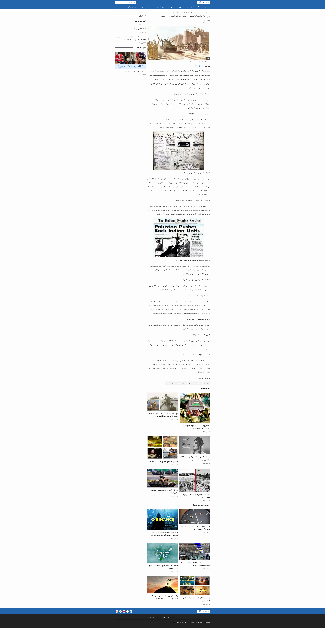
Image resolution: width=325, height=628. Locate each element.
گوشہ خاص (140, 7)
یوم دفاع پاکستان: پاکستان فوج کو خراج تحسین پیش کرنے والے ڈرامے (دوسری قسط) (195, 427)
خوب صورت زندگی (132, 7)
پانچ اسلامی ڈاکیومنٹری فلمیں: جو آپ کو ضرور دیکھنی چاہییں (196, 599)
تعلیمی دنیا (153, 7)
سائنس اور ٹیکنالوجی (161, 7)
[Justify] (135, 2)
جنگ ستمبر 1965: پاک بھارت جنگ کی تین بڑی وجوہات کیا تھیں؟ (196, 496)
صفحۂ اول (207, 7)
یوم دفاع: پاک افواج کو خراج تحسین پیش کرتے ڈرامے (162, 461)
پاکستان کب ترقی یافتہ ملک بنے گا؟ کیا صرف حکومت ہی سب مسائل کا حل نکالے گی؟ (164, 597)
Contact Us (171, 618)
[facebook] (202, 66)
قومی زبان (179, 7)
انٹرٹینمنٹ (147, 7)
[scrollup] (2, 626)
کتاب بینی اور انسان (140, 21)
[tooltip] (196, 66)
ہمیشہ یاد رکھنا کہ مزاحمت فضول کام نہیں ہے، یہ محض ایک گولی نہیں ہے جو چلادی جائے (131, 38)
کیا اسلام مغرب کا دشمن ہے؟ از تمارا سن (134, 71)
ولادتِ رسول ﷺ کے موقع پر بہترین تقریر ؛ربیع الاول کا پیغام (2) (163, 566)
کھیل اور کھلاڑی (171, 7)
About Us (153, 618)
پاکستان (192, 7)
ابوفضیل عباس (206, 20)
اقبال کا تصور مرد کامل (139, 29)
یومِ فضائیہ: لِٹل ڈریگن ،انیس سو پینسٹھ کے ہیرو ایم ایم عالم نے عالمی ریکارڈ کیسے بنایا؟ (163, 414)
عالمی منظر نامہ (186, 7)
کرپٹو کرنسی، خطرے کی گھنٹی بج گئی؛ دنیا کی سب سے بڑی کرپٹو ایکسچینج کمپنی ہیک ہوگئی (164, 533)
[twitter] (200, 66)
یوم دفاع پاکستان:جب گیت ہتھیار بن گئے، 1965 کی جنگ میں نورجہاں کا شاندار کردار (195, 458)
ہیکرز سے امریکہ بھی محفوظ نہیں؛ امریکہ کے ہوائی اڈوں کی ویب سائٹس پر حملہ (195, 564)
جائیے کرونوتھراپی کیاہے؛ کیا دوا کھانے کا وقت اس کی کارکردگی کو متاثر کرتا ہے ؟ (195, 527)
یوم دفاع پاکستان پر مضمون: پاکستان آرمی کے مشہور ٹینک (164, 491)
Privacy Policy (162, 618)
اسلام (202, 7)
